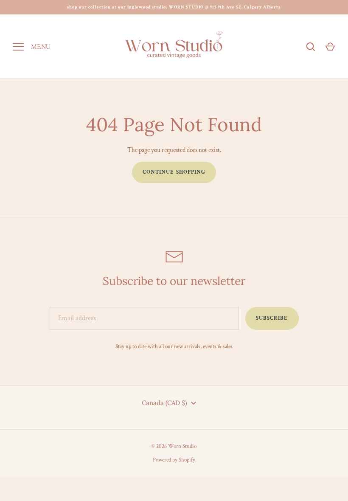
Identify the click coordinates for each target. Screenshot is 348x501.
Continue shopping (174, 172)
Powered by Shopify (174, 460)
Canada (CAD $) (164, 403)
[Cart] (330, 46)
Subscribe (272, 318)
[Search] (310, 46)
